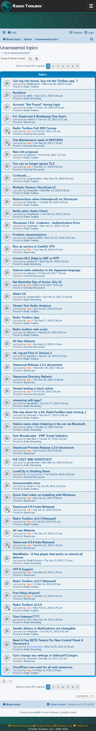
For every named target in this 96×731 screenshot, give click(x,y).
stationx (31, 119)
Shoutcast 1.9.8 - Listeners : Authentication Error (46, 223)
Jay (29, 131)
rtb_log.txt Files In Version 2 (32, 353)
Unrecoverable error (26, 483)
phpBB (36, 712)
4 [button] (63, 66)
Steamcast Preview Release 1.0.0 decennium (43, 447)
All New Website (24, 341)
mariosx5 (32, 261)
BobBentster (33, 84)
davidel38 (32, 403)
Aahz (29, 427)
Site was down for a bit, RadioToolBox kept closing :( (49, 412)
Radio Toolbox (31, 86)
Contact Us (63, 725)
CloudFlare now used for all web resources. (43, 667)
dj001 (30, 95)
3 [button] (58, 66)
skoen (30, 486)
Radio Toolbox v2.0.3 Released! (34, 518)
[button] (77, 66)
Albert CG (19, 294)
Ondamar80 (33, 297)
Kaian (30, 107)
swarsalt (31, 658)
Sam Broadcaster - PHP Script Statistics (40, 435)
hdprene (31, 155)
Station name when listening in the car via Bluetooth (49, 424)
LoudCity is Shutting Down (31, 471)
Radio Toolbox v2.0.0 (27, 604)
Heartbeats (33, 214)
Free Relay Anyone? (26, 593)
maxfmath (32, 226)
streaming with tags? (27, 400)
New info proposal (25, 152)
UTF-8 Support (23, 569)
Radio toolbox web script (30, 329)
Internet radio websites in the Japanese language (46, 270)
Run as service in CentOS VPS (34, 246)
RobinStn (32, 202)
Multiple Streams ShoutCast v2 (34, 187)
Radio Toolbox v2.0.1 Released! (34, 581)
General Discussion (34, 134)
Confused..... (21, 175)
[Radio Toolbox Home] (21, 6)
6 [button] (72, 66)
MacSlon (31, 438)
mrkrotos (32, 415)
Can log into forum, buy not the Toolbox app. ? (45, 81)
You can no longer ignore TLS (33, 163)
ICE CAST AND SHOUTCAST (32, 459)
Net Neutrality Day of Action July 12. (37, 282)
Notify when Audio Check (30, 211)
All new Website (24, 530)
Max (29, 249)
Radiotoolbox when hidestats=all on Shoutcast (45, 199)
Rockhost (19, 92)
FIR (29, 619)
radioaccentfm (34, 237)
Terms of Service (20, 725)
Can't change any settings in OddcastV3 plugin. (45, 655)
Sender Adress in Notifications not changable (44, 628)
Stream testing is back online (33, 388)
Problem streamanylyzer (29, 234)
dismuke (31, 356)
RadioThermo (34, 560)
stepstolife (32, 190)
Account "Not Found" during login (36, 104)
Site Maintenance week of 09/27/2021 (38, 140)
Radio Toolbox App (26, 317)
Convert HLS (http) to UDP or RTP (36, 258)
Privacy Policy (43, 725)
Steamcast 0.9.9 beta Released (33, 506)
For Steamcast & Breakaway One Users (39, 116)
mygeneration (34, 178)
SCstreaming (34, 474)
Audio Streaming (32, 98)
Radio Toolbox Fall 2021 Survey (34, 128)
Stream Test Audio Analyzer (32, 305)
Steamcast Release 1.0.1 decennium (37, 365)
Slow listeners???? (26, 616)
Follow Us (82, 725)
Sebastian (32, 631)
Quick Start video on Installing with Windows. (44, 495)
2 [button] (53, 66)
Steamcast (29, 122)
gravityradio (33, 462)
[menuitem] (11, 32)
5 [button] (68, 66)
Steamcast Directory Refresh (32, 376)
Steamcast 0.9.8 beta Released (33, 542)
